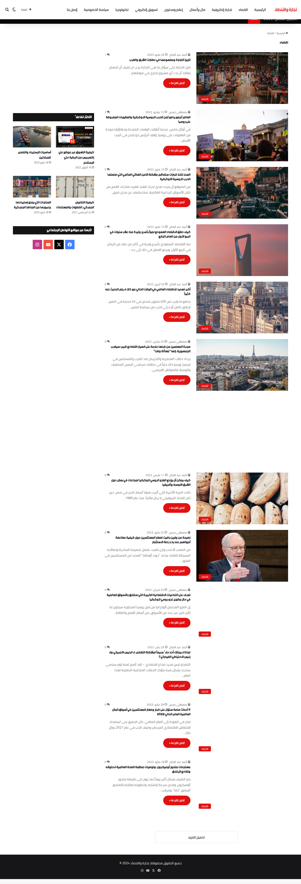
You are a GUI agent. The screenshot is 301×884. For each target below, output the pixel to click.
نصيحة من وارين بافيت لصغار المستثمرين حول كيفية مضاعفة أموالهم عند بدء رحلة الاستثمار (152, 540)
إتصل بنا (72, 10)
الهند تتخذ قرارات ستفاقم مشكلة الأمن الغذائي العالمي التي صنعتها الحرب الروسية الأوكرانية (148, 177)
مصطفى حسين (178, 112)
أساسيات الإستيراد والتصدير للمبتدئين (34, 155)
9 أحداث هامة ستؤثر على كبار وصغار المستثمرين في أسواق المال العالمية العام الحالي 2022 (151, 712)
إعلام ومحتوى (173, 10)
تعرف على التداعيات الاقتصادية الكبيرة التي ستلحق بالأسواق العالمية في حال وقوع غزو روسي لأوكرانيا (148, 597)
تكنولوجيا (121, 10)
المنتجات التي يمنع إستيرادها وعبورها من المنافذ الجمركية (32, 205)
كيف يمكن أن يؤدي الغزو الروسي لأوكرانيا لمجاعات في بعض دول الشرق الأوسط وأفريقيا (150, 483)
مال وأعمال (197, 10)
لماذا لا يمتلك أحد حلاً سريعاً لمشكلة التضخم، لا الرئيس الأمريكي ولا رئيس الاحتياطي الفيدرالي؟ (149, 655)
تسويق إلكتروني (146, 10)
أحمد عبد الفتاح (178, 54)
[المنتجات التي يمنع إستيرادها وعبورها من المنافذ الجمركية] (32, 186)
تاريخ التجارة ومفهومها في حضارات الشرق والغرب (159, 60)
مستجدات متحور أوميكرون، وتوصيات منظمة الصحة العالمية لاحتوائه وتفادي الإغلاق (148, 769)
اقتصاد (243, 10)
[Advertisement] (196, 429)
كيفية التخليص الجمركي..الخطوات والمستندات (75, 205)
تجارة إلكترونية (222, 10)
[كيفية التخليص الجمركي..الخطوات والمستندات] (75, 186)
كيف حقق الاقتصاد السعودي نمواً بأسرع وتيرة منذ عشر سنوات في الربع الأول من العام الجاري (150, 234)
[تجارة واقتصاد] (285, 9)
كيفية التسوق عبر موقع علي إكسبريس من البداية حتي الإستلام (76, 157)
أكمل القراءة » (177, 83)
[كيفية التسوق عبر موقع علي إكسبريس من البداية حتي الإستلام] (75, 136)
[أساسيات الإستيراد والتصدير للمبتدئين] (32, 136)
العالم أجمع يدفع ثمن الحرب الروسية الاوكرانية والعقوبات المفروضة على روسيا (148, 120)
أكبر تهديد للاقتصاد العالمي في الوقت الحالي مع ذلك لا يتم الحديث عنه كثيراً (147, 292)
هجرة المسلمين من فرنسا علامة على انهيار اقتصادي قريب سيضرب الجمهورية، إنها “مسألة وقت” (150, 349)
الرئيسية (260, 10)
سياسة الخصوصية (96, 10)
